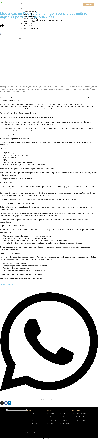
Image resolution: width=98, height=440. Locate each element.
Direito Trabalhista (30, 19)
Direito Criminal (29, 21)
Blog (25, 32)
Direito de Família (30, 12)
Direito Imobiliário (30, 16)
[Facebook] (6, 403)
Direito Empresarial (31, 28)
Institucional (27, 6)
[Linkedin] (9, 403)
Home (25, 3)
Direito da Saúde (30, 26)
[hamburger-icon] (78, 2)
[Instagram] (2, 403)
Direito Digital (29, 24)
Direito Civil (28, 14)
